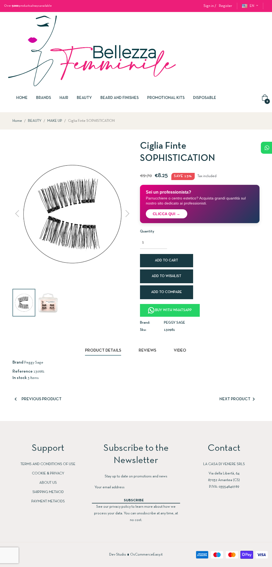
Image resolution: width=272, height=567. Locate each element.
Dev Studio (117, 554)
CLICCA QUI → (166, 214)
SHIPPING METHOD (48, 492)
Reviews (147, 350)
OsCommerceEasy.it (146, 554)
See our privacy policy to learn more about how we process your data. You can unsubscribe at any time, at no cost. (136, 513)
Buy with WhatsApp (173, 310)
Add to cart (166, 260)
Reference (22, 371)
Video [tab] (180, 350)
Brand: (145, 322)
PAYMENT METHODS (48, 501)
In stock (19, 378)
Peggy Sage (174, 322)
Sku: (143, 330)
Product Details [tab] (103, 350)
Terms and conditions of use (47, 464)
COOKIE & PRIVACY (48, 473)
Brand (17, 362)
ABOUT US (48, 483)
